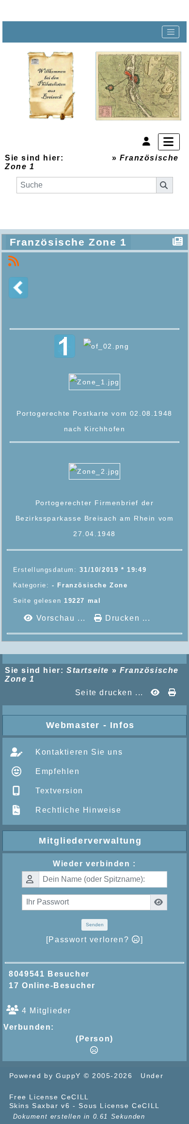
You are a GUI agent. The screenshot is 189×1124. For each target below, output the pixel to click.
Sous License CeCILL (119, 1105)
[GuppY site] (108, 1097)
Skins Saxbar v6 (39, 1105)
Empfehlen (56, 771)
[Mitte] (51, 10)
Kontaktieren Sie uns (78, 752)
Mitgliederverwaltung (110, 841)
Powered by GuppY (46, 1076)
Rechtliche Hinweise (77, 810)
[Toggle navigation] (170, 32)
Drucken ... (126, 618)
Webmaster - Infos (114, 725)
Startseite (87, 158)
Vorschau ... (60, 618)
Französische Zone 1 (68, 242)
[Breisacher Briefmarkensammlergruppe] (105, 86)
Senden (95, 924)
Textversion (58, 791)
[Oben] (20, 10)
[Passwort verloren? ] (94, 939)
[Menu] (169, 141)
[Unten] (82, 10)
